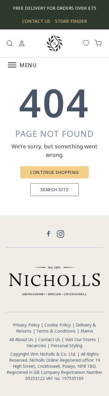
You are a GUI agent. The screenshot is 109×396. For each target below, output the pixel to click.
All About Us (21, 339)
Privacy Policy (26, 325)
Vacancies (37, 345)
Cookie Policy (58, 325)
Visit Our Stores (80, 339)
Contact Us (49, 339)
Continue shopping (54, 172)
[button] (9, 43)
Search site (54, 189)
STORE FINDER (71, 21)
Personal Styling (66, 345)
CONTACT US (36, 21)
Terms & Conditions (56, 331)
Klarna (87, 331)
